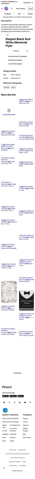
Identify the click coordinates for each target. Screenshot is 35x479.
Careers (25, 422)
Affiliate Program (25, 430)
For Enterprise (14, 418)
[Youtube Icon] (25, 402)
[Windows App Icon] (21, 397)
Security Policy (13, 465)
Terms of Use (12, 450)
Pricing (12, 441)
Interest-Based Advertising (17, 457)
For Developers (14, 422)
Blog (24, 434)
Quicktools (13, 434)
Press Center (27, 437)
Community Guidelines (15, 461)
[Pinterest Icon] (30, 402)
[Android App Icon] (13, 397)
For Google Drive (15, 425)
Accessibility (22, 465)
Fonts (4, 441)
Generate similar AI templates (17, 56)
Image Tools (6, 418)
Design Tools (4, 426)
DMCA (24, 461)
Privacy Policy (22, 450)
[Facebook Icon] (4, 402)
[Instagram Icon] (14, 402)
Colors (4, 437)
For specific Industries (13, 430)
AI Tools (4, 431)
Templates (5, 434)
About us (26, 425)
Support (25, 418)
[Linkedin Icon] (20, 402)
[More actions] (32, 101)
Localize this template (15, 64)
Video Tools (5, 422)
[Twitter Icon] (9, 402)
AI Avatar (13, 437)
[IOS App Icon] (5, 397)
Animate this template (15, 60)
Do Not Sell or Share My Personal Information (17, 453)
